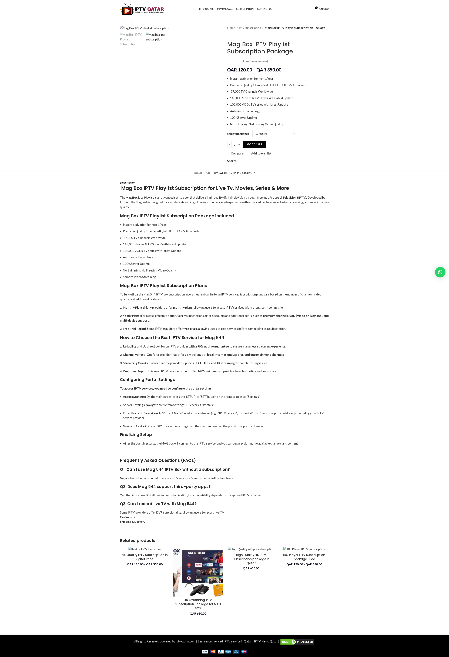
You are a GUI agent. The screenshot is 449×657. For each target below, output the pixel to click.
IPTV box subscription (170, 294)
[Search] (308, 9)
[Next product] (236, 35)
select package (237, 134)
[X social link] (242, 161)
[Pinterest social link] (246, 161)
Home (231, 28)
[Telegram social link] (254, 161)
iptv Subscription (250, 28)
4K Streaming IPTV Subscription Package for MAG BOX (198, 604)
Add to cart (254, 144)
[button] (440, 272)
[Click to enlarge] (127, 23)
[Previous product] (229, 35)
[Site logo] (142, 9)
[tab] (202, 173)
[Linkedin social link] (250, 161)
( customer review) (255, 61)
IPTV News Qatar (266, 641)
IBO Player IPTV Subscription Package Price (304, 557)
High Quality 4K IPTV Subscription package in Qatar (251, 559)
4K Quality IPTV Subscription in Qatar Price (145, 557)
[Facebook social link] (238, 161)
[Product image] (145, 549)
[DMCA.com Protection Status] (297, 641)
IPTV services (180, 478)
